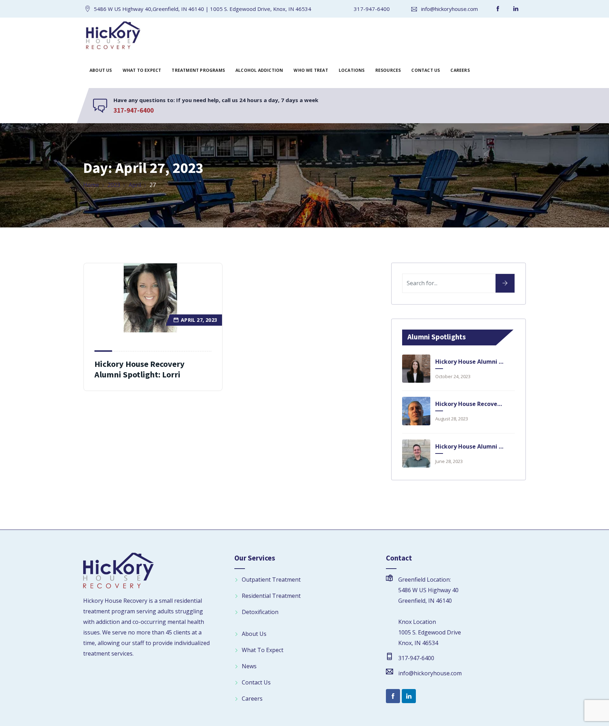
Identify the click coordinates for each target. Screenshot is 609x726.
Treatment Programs (198, 70)
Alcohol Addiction (259, 70)
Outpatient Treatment (271, 579)
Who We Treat (311, 70)
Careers (459, 70)
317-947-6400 (372, 8)
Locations (352, 70)
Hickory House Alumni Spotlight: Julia (469, 361)
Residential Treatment (271, 596)
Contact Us (425, 70)
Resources (388, 70)
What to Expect (142, 70)
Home (91, 185)
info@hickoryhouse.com (449, 8)
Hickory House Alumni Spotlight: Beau (469, 446)
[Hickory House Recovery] (113, 36)
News (249, 666)
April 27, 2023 (199, 320)
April (135, 185)
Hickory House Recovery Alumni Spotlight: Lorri (139, 369)
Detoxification (260, 612)
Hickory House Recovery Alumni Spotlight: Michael (469, 404)
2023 (113, 185)
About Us (101, 70)
